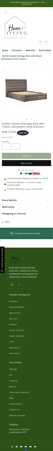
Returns (13, 386)
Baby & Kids (14, 313)
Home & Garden (16, 307)
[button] (7, 12)
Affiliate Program (17, 415)
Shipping (13, 380)
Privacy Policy (15, 404)
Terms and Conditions (19, 392)
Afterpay (13, 369)
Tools (11, 341)
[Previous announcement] (5, 3)
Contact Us (14, 409)
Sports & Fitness (16, 330)
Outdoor (13, 324)
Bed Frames (45, 50)
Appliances (14, 347)
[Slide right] (32, 119)
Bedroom (30, 50)
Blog (11, 398)
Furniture (17, 50)
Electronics (14, 353)
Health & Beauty (16, 336)
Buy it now (26, 163)
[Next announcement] (48, 3)
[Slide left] (21, 119)
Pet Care (13, 318)
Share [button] (7, 222)
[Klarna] (36, 173)
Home (5, 50)
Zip (10, 375)
